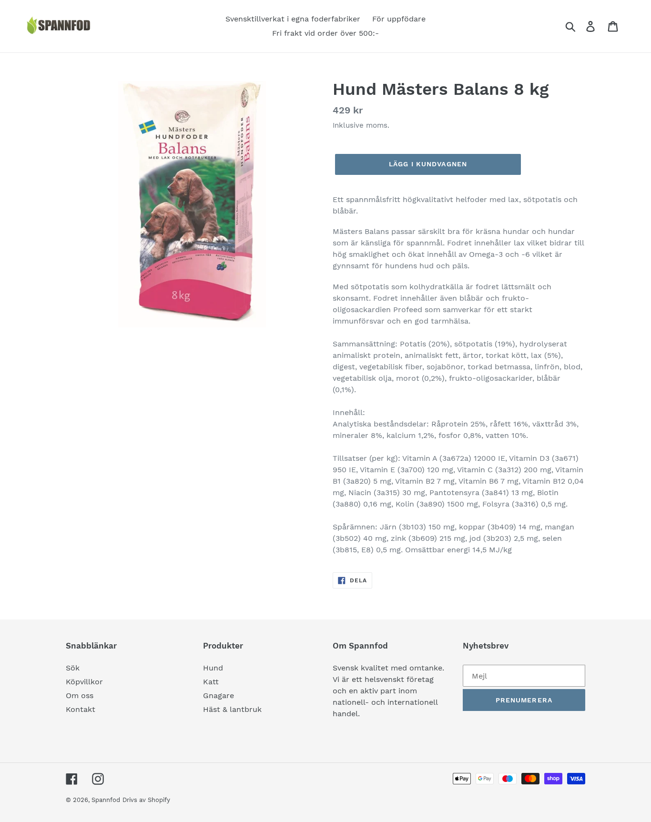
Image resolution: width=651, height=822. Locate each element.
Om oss (79, 695)
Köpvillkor (84, 681)
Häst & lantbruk (232, 709)
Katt (211, 681)
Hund (213, 667)
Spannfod (106, 799)
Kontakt (80, 709)
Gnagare (218, 695)
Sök (73, 667)
